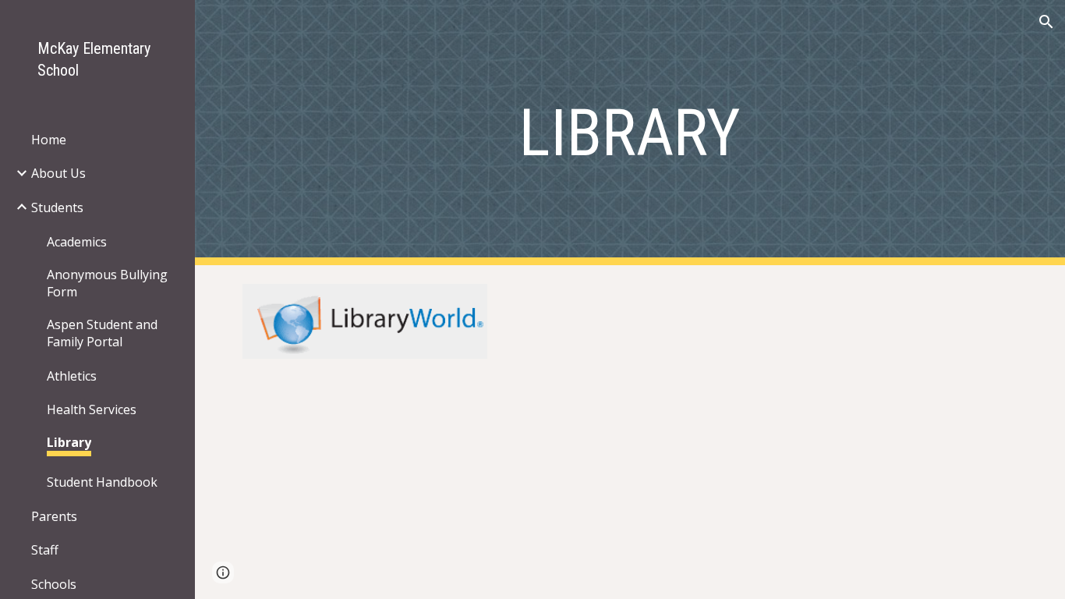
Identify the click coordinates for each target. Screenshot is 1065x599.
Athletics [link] (72, 376)
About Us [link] (58, 173)
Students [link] (57, 207)
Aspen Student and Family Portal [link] (102, 333)
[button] (1046, 22)
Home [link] (48, 139)
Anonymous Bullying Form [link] (107, 283)
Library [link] (69, 442)
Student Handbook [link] (102, 482)
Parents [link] (54, 516)
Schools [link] (53, 584)
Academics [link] (77, 241)
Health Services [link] (91, 409)
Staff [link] (44, 549)
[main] (630, 133)
